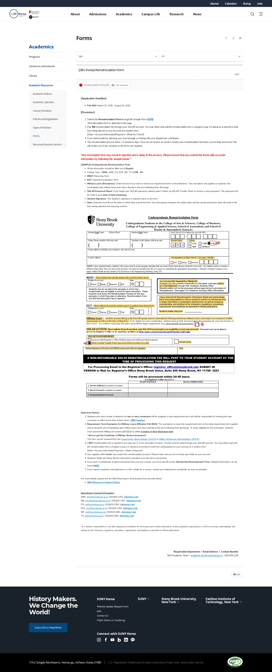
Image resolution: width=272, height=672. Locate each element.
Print (240, 38)
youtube (112, 640)
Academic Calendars (43, 102)
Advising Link (131, 497)
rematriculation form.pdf (96, 84)
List (237, 574)
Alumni (214, 3)
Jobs (260, 3)
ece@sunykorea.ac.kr (96, 508)
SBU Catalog (137, 420)
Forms (36, 136)
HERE (150, 119)
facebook (106, 640)
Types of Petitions (42, 127)
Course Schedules (42, 110)
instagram (99, 640)
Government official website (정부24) (138, 439)
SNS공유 (226, 38)
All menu (261, 13)
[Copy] (233, 38)
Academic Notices (42, 94)
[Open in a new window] (235, 662)
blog (119, 640)
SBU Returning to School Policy (103, 482)
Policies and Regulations (45, 119)
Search (252, 14)
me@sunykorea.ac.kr (95, 512)
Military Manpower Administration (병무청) (179, 439)
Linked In (126, 640)
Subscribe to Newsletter (48, 627)
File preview (122, 85)
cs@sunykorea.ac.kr (94, 504)
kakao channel (133, 640)
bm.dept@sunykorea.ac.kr (97, 500)
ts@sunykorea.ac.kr (94, 515)
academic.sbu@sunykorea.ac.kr (207, 555)
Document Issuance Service (47, 144)
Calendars (231, 3)
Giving (247, 3)
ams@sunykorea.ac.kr (97, 497)
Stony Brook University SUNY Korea (25, 14)
